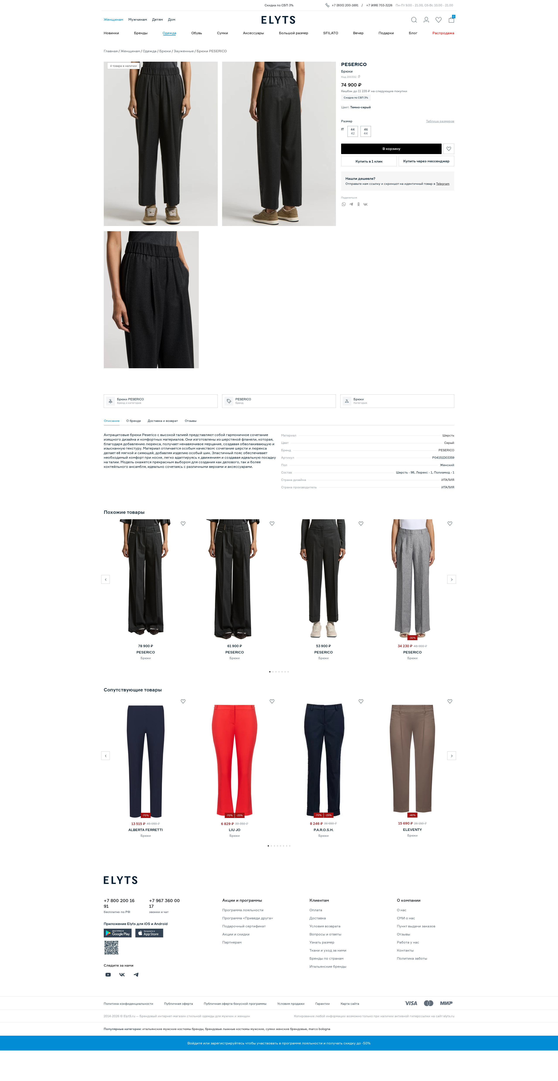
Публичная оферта (178, 1003)
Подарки (386, 33)
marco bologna (319, 1029)
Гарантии (322, 1003)
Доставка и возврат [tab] (163, 421)
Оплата (316, 910)
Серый (449, 443)
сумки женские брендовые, (287, 1029)
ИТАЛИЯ (447, 480)
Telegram (442, 183)
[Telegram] (352, 203)
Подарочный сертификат (244, 926)
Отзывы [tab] (190, 421)
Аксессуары (253, 33)
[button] (105, 579)
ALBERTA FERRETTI (145, 830)
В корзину (391, 148)
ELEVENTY (412, 829)
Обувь (196, 33)
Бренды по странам (327, 958)
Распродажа (443, 33)
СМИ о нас (406, 918)
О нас (402, 910)
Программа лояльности (243, 910)
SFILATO (330, 33)
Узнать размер (322, 942)
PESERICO (446, 450)
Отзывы (403, 934)
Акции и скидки (236, 934)
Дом (171, 19)
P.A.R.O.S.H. (323, 830)
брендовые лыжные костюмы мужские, (235, 1029)
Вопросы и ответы (325, 934)
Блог (413, 33)
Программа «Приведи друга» (247, 918)
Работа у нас (408, 942)
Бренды (141, 33)
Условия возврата (325, 926)
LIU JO (234, 830)
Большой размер (293, 33)
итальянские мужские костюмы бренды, (173, 1029)
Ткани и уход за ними (328, 950)
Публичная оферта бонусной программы (235, 1003)
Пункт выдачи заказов (416, 926)
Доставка (318, 918)
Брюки (347, 71)
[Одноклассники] (359, 203)
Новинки (111, 33)
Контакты (405, 950)
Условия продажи (291, 1003)
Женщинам (113, 19)
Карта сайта (350, 1003)
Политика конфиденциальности (128, 1003)
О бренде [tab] (133, 421)
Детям (157, 19)
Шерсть (448, 435)
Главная (111, 51)
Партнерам (232, 942)
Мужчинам (137, 19)
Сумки (222, 33)
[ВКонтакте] (367, 203)
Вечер (358, 33)
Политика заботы (412, 958)
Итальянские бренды (328, 966)
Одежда (169, 33)
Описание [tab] (111, 421)
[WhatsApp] (345, 203)
